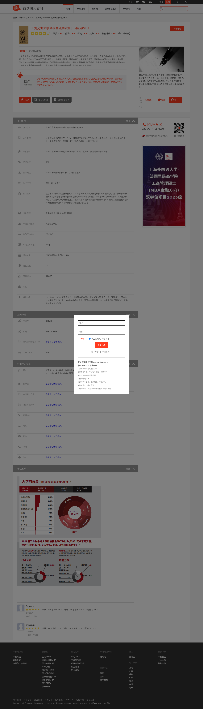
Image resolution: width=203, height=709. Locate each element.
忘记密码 (95, 351)
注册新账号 (107, 351)
